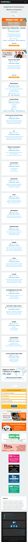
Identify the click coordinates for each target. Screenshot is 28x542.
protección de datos (20, 532)
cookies (22, 534)
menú (25, 2)
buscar (14, 406)
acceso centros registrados (10, 515)
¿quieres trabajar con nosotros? (18, 529)
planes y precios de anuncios (10, 518)
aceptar (17, 540)
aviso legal (22, 531)
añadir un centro (8, 516)
